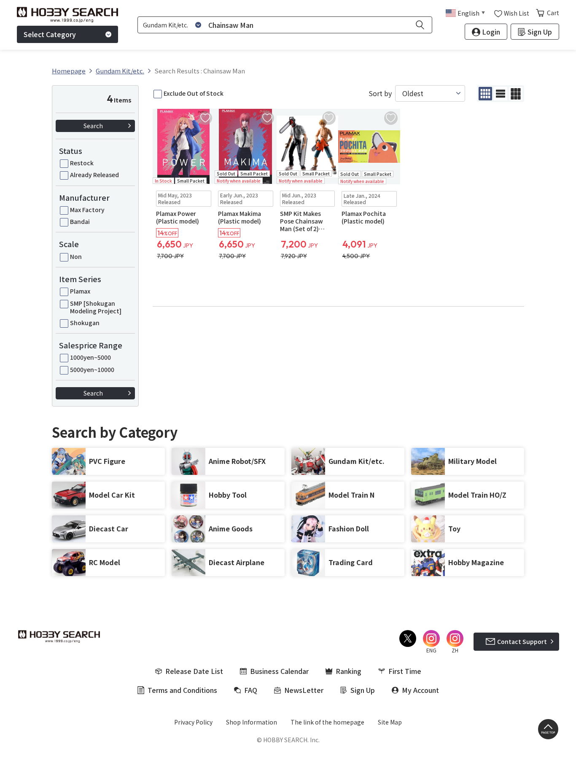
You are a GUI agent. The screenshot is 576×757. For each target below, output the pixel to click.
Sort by (380, 93)
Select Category (50, 34)
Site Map (390, 722)
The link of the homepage (327, 722)
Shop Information (251, 722)
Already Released (94, 174)
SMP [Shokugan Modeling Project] (95, 307)
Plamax (80, 291)
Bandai (80, 221)
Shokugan (85, 322)
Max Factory (87, 209)
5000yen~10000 (92, 369)
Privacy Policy (193, 722)
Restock (82, 163)
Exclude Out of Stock (193, 93)
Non (76, 256)
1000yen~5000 (90, 357)
